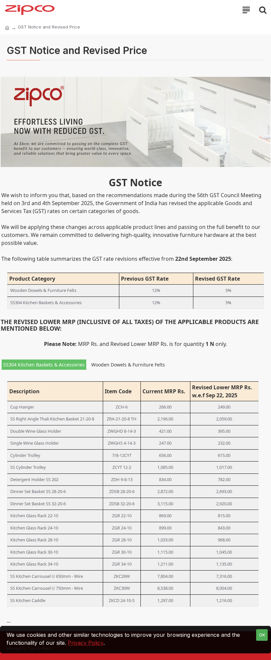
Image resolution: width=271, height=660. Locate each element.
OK (262, 634)
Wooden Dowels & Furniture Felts (128, 364)
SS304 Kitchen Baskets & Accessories (44, 364)
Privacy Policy (85, 642)
